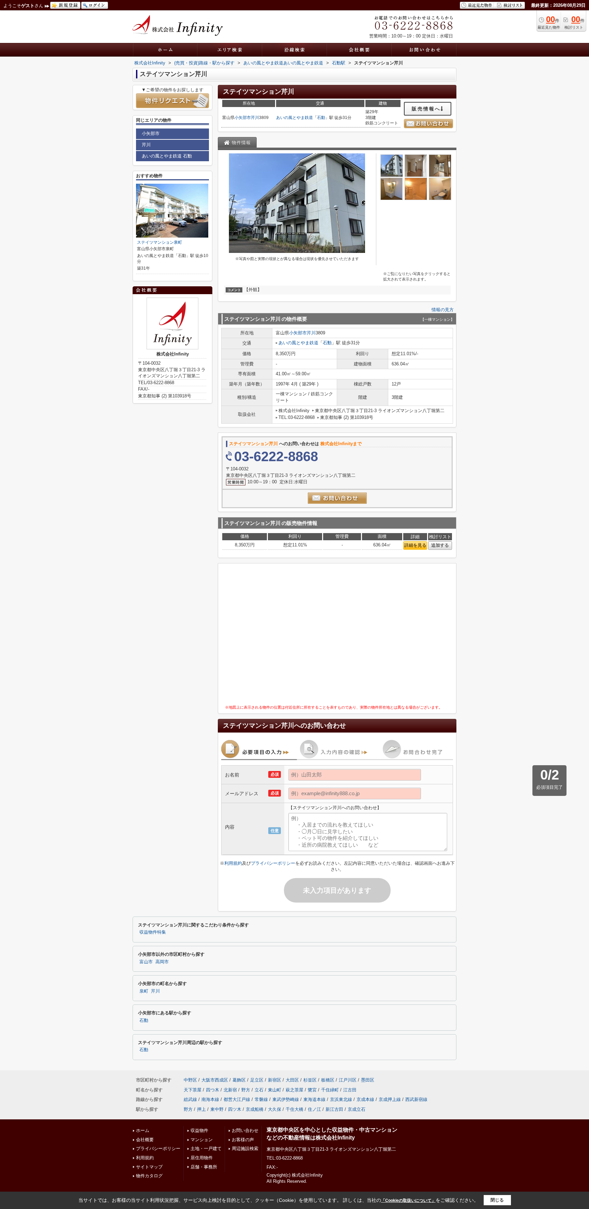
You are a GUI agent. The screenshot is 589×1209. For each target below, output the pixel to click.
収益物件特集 (152, 932)
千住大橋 (294, 1109)
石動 (321, 117)
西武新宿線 (416, 1099)
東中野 (217, 1109)
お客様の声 (243, 1139)
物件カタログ (149, 1175)
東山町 (274, 1089)
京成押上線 (390, 1099)
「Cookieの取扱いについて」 (408, 1200)
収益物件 (199, 1130)
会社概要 (145, 1139)
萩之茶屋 (294, 1089)
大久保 (274, 1109)
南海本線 (210, 1099)
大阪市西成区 (214, 1080)
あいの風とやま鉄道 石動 (167, 155)
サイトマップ (149, 1166)
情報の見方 (443, 309)
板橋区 (327, 1080)
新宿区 (274, 1080)
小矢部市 (243, 117)
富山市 (146, 961)
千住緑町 (330, 1089)
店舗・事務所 (204, 1166)
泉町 (143, 991)
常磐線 (261, 1099)
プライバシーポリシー (273, 863)
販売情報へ (426, 108)
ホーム (142, 1130)
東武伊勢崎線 (285, 1099)
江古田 (350, 1089)
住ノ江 (314, 1109)
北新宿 (230, 1089)
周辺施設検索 (245, 1148)
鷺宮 (312, 1089)
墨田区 (367, 1080)
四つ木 (212, 1089)
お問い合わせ (245, 1130)
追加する (440, 545)
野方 (245, 1089)
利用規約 (233, 863)
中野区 (190, 1080)
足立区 (256, 1080)
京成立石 (356, 1109)
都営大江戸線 (237, 1099)
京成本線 (365, 1099)
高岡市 (162, 961)
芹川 (255, 117)
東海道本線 (314, 1099)
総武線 (190, 1099)
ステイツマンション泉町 (159, 242)
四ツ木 (234, 1109)
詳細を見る (415, 545)
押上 (201, 1109)
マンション (202, 1139)
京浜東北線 (341, 1099)
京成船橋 (254, 1109)
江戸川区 (348, 1080)
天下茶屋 (192, 1089)
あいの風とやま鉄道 (294, 117)
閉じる (497, 1200)
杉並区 (310, 1080)
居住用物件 (202, 1157)
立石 (259, 1089)
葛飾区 (239, 1080)
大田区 (292, 1080)
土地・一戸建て (206, 1148)
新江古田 (334, 1109)
